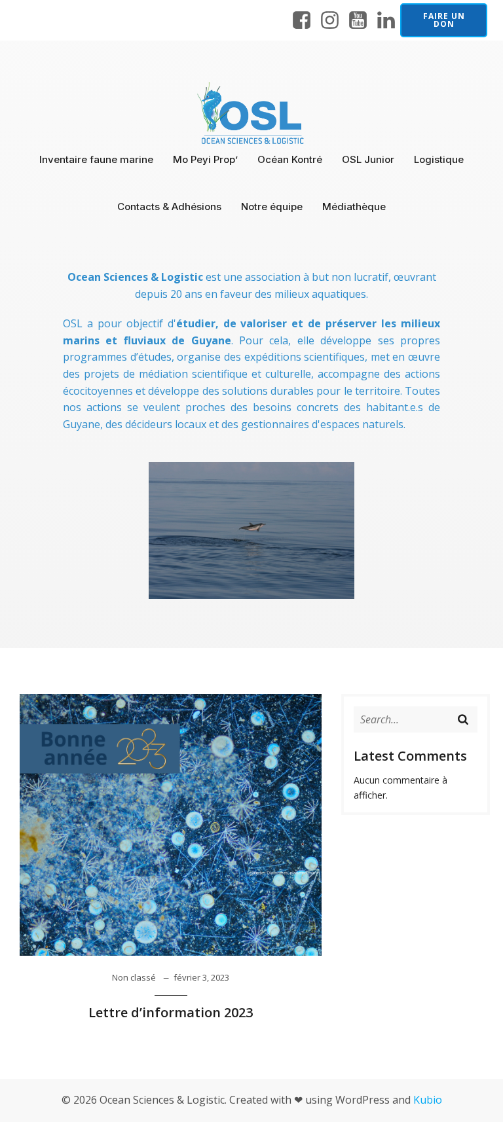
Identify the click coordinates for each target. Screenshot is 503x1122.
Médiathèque (354, 206)
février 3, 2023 (201, 977)
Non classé (134, 977)
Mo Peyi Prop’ (205, 159)
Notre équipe (272, 206)
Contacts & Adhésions (169, 206)
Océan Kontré (289, 159)
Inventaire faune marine (96, 159)
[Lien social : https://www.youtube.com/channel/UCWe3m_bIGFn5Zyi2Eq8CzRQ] (358, 21)
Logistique (439, 159)
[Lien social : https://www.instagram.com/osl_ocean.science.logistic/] (330, 21)
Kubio (427, 1100)
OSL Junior (368, 159)
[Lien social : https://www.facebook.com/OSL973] (302, 21)
